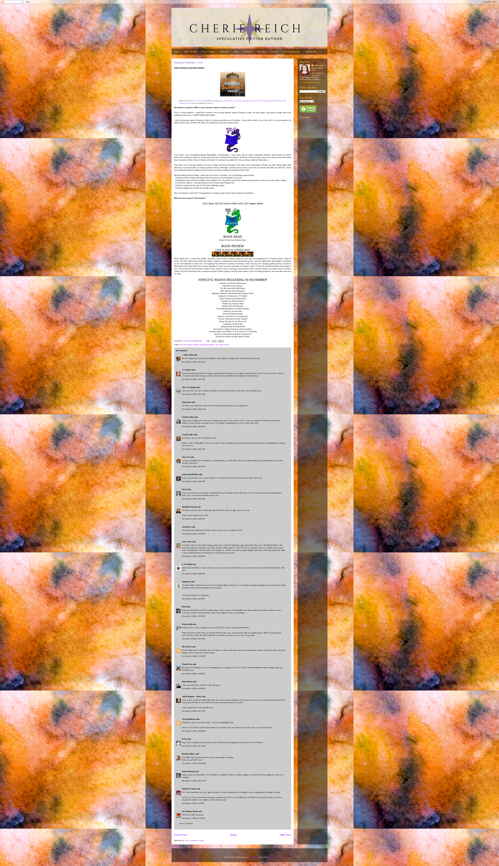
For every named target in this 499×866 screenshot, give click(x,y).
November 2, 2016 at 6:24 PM (193, 688)
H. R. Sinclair (187, 564)
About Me (224, 51)
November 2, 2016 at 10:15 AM (193, 449)
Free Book (261, 51)
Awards (274, 51)
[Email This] (212, 341)
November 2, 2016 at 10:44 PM (194, 746)
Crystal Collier (187, 435)
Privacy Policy (208, 51)
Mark (184, 607)
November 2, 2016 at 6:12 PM (193, 674)
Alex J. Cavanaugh (198, 101)
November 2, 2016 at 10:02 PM (194, 731)
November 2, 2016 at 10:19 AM (193, 466)
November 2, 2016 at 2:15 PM (193, 616)
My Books (248, 51)
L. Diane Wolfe (187, 355)
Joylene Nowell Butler (226, 101)
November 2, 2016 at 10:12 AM (193, 426)
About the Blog (190, 51)
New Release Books (190, 811)
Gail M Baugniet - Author (192, 696)
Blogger (271, 857)
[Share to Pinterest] (222, 341)
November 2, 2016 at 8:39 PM (193, 711)
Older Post (285, 834)
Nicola (184, 489)
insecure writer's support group (192, 345)
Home (176, 51)
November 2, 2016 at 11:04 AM (193, 481)
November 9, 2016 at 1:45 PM (193, 818)
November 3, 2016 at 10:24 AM (194, 763)
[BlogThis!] (215, 341)
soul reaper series (222, 345)
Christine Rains (183, 103)
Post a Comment (186, 823)
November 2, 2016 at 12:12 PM (193, 556)
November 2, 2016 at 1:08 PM (193, 574)
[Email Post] (208, 341)
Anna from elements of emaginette (195, 595)
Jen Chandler (238, 101)
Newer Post (180, 834)
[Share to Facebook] (220, 341)
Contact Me (311, 51)
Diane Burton (187, 682)
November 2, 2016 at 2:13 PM (193, 599)
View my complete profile (309, 82)
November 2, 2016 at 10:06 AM (194, 409)
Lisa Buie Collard (256, 101)
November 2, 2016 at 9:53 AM (193, 394)
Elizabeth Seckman (189, 507)
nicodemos (253, 857)
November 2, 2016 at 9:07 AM (193, 379)
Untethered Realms (291, 51)
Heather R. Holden (189, 789)
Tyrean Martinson (278, 101)
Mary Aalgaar (246, 101)
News (236, 51)
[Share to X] (217, 341)
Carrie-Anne (186, 542)
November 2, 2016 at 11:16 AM (193, 519)
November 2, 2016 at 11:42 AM (193, 534)
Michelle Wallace (188, 754)
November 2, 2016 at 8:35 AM (193, 362)
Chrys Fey (186, 457)
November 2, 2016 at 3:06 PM (193, 656)
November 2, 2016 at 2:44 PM (193, 639)
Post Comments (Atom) (194, 840)
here (211, 103)
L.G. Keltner (186, 370)
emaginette (186, 582)
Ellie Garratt (186, 647)
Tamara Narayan (267, 101)
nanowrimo (210, 345)
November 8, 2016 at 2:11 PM (193, 803)
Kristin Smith (187, 624)
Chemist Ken (187, 664)
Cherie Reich (319, 65)
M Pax (184, 739)
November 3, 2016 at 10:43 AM (194, 781)
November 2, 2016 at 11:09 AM (193, 499)
